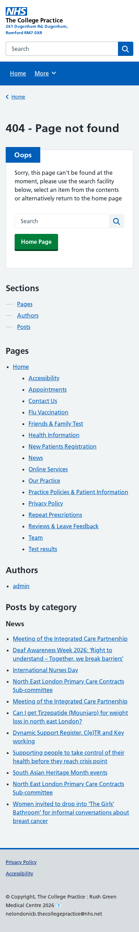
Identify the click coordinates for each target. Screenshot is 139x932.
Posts (23, 326)
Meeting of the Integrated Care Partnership (70, 638)
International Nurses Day (45, 670)
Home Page (36, 241)
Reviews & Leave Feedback (64, 526)
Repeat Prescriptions (55, 514)
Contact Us (43, 400)
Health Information (54, 435)
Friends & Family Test (56, 423)
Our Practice (44, 480)
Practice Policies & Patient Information (78, 492)
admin (21, 586)
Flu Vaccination (48, 412)
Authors (27, 315)
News (36, 457)
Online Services (48, 469)
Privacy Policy (46, 503)
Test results (43, 549)
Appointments (48, 389)
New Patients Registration (63, 446)
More (44, 73)
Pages (24, 304)
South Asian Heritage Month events (60, 772)
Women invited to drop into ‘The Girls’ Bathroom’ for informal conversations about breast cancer (71, 812)
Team (36, 537)
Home (18, 73)
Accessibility (44, 378)
